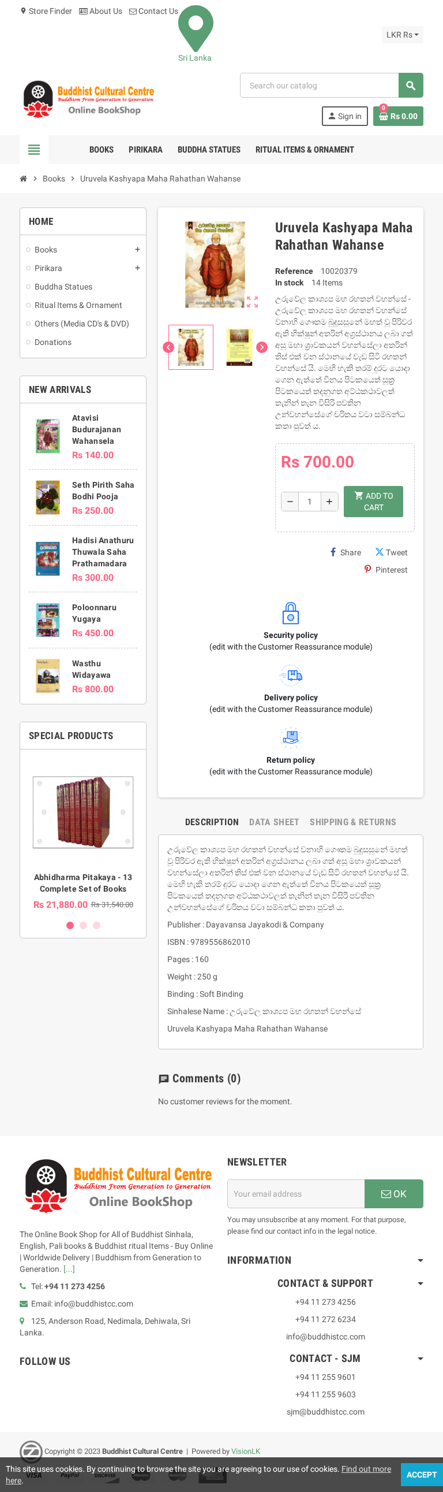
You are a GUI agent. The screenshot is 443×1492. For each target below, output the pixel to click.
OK (399, 1194)
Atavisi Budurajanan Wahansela (96, 429)
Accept (422, 1474)
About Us (105, 11)
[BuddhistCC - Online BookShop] (88, 98)
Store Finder (46, 11)
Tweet (397, 552)
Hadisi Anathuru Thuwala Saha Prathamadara (103, 552)
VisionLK (245, 1451)
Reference (294, 271)
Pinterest (392, 569)
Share (350, 552)
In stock (289, 282)
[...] (69, 1269)
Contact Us (157, 11)
